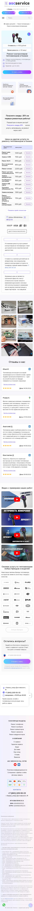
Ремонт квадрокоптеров (17, 734)
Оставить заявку (17, 72)
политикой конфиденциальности (13, 668)
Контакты (17, 790)
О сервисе (17, 742)
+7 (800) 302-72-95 (9, 13)
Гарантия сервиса (17, 744)
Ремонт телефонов (17, 724)
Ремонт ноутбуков (17, 727)
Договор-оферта (17, 775)
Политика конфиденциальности (17, 770)
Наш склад (17, 752)
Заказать (28, 153)
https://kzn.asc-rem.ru (9, 898)
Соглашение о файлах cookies (17, 772)
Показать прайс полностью (17, 210)
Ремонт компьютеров (17, 729)
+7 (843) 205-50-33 (25, 13)
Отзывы (17, 754)
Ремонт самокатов (17, 732)
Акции (17, 747)
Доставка (17, 749)
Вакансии (17, 757)
